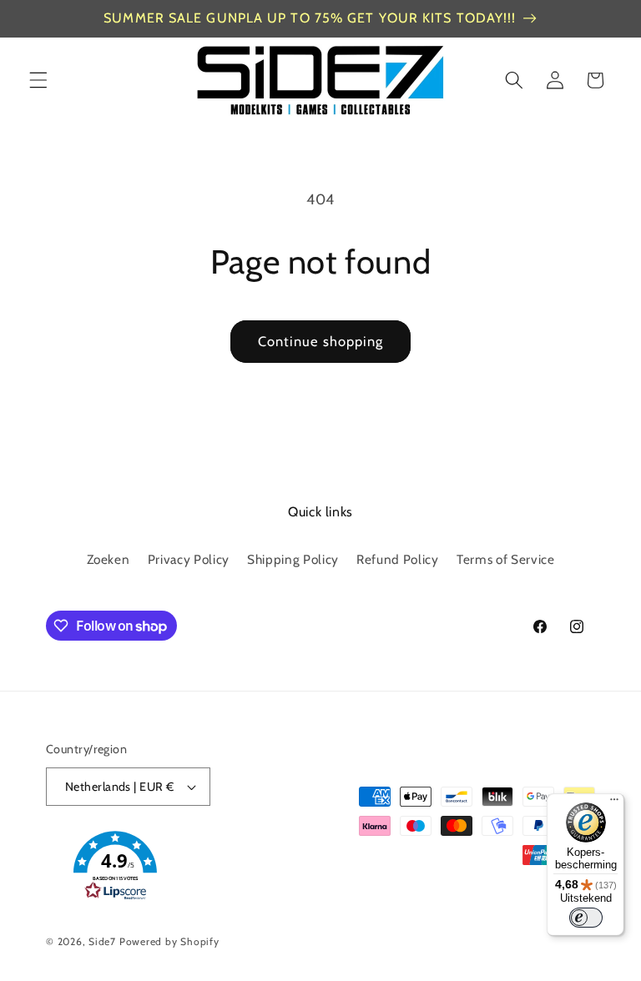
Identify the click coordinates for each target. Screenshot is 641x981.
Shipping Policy (293, 559)
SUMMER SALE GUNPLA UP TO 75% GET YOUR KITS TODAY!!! (309, 18)
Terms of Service (506, 559)
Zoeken (108, 559)
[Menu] (614, 803)
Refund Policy (397, 559)
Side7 (102, 941)
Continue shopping (321, 341)
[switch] (586, 918)
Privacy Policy (189, 559)
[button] (38, 80)
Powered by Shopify (169, 941)
